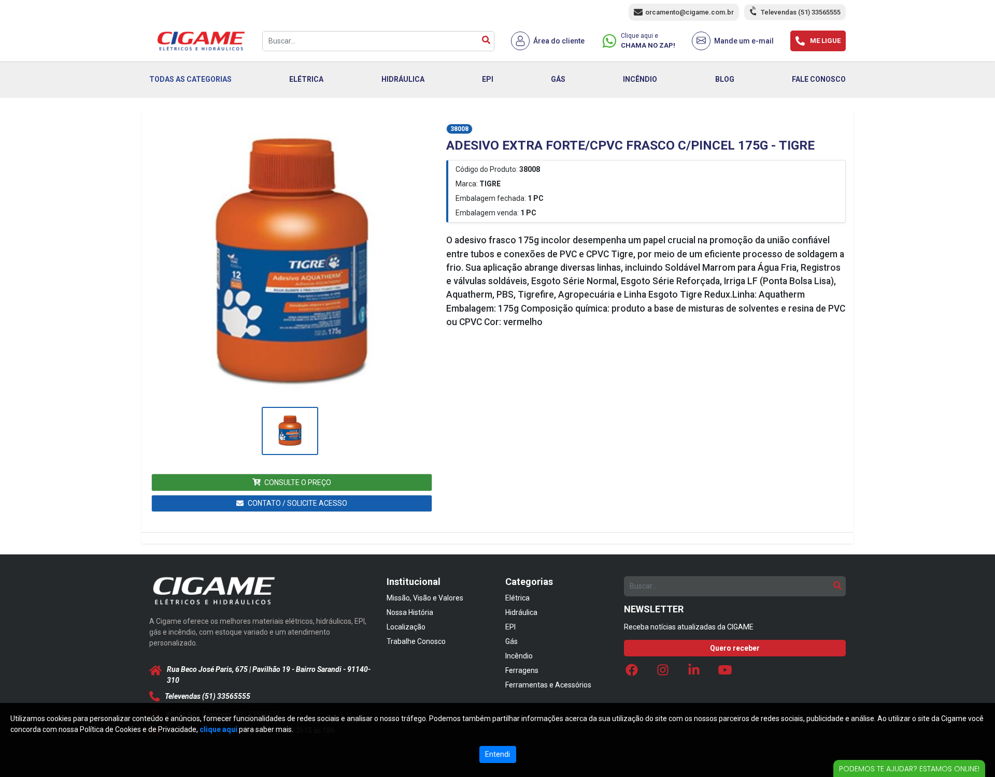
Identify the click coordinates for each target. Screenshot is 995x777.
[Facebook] (631, 672)
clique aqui (218, 729)
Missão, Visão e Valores (425, 598)
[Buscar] (486, 41)
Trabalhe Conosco (416, 641)
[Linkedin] (694, 672)
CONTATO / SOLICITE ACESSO (297, 503)
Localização (406, 627)
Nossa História (410, 612)
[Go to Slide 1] (290, 431)
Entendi (497, 754)
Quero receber (735, 648)
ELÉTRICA (306, 79)
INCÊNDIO (640, 79)
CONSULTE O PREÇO (297, 482)
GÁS (558, 79)
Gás (511, 641)
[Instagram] (663, 672)
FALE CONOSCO (819, 79)
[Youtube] (725, 672)
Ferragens (521, 670)
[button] (290, 263)
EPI (487, 79)
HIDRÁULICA (402, 79)
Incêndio (519, 656)
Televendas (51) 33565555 (801, 12)
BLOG (724, 79)
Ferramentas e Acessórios (548, 685)
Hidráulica (521, 612)
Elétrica (517, 598)
